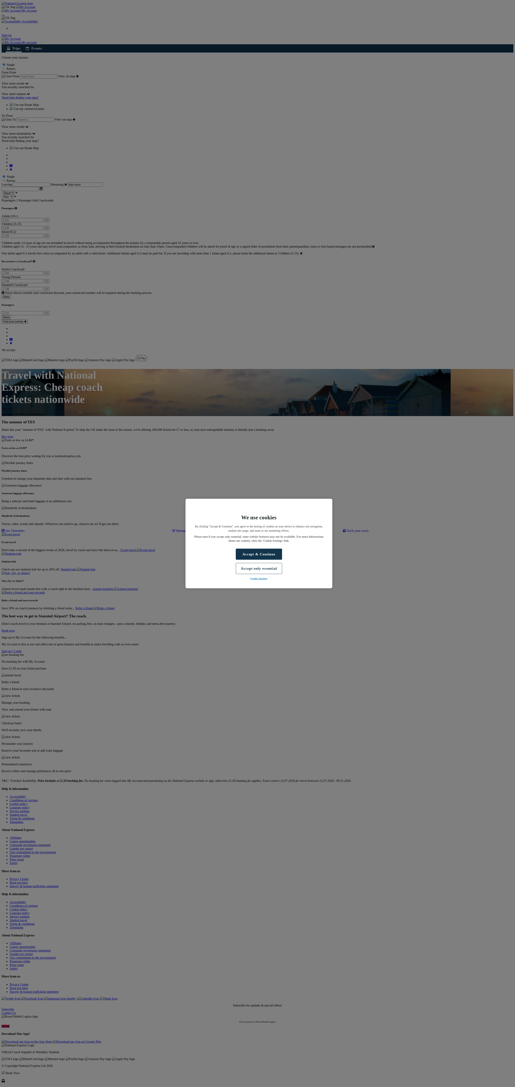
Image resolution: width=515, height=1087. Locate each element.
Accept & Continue (258, 554)
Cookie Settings (258, 578)
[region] (258, 543)
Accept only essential (259, 568)
